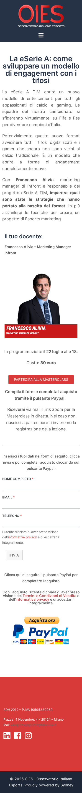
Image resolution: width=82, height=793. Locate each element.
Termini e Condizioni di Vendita (49, 595)
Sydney (67, 785)
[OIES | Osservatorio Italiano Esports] (41, 15)
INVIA (14, 555)
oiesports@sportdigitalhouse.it (33, 725)
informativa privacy (22, 537)
